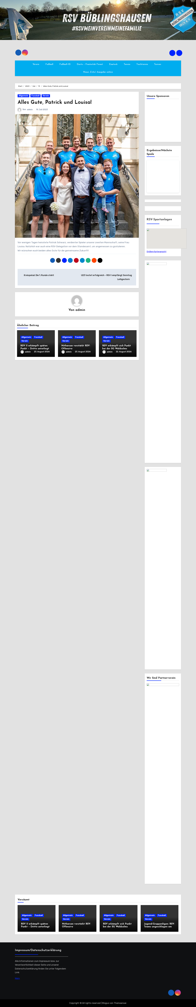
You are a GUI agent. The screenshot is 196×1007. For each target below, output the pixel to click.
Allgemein (23, 96)
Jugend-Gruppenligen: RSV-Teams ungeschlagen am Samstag (159, 927)
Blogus (105, 1003)
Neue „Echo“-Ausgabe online (98, 72)
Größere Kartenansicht (156, 252)
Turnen (158, 64)
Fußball (49, 64)
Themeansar (120, 1003)
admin (30, 109)
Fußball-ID (65, 64)
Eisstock (113, 64)
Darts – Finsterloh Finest (90, 64)
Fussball (35, 96)
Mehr (17, 978)
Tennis (127, 64)
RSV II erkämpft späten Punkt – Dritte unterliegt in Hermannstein (34, 349)
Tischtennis (142, 64)
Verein (36, 64)
